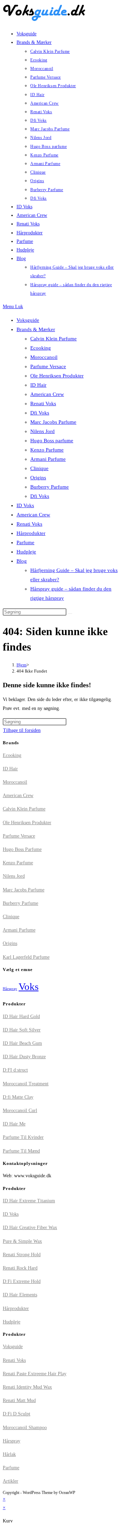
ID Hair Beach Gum (22, 1043)
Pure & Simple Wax (22, 1241)
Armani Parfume (48, 459)
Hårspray (10, 989)
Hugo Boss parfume (51, 440)
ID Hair (38, 385)
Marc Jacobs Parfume (53, 422)
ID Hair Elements (20, 1294)
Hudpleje (26, 551)
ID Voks (25, 505)
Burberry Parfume (49, 487)
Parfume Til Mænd (21, 1151)
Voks (29, 986)
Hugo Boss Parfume (22, 849)
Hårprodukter (31, 533)
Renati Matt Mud (19, 1400)
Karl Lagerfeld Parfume (26, 957)
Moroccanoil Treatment (26, 1083)
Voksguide (28, 320)
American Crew (47, 394)
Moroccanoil (43, 357)
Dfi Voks (39, 413)
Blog (22, 561)
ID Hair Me (14, 1123)
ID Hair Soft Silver (22, 1029)
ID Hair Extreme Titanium (29, 1200)
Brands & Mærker (36, 329)
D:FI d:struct (15, 1070)
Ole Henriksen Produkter (57, 375)
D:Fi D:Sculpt (16, 1413)
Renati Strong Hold (22, 1254)
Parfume (25, 542)
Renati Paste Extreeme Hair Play (34, 1373)
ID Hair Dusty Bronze (24, 1056)
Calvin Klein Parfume (53, 338)
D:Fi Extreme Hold (22, 1281)
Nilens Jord (42, 431)
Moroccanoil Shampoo (25, 1427)
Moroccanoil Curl (20, 1110)
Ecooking (40, 348)
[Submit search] (70, 613)
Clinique (39, 468)
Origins (38, 477)
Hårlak (9, 1454)
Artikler (10, 1481)
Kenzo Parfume (47, 450)
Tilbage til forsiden (22, 730)
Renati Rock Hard (20, 1268)
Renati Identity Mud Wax (27, 1387)
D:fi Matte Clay (18, 1097)
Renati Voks (43, 403)
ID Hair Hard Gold (21, 1016)
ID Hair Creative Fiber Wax (30, 1227)
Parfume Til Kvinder (23, 1137)
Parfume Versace (48, 366)
